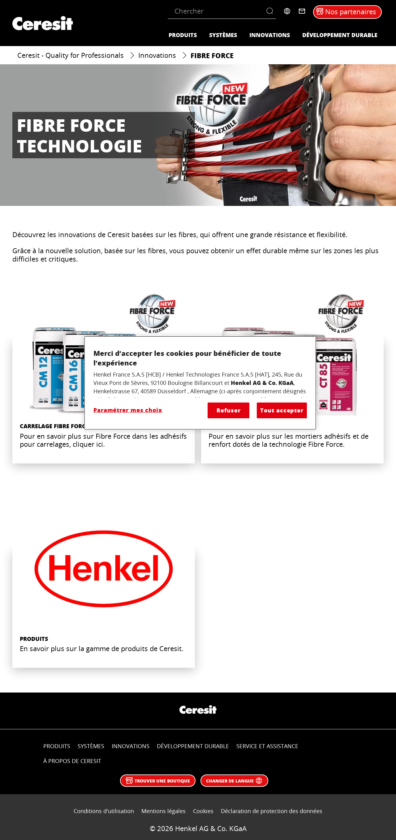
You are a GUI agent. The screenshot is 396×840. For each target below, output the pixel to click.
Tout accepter (281, 410)
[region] (200, 383)
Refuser (228, 410)
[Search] (271, 11)
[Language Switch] (287, 11)
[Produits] (103, 584)
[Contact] (302, 11)
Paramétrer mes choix (127, 410)
